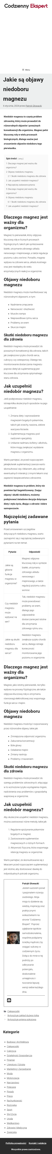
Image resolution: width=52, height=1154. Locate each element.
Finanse (11, 1060)
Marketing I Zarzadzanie (19, 1069)
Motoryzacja (13, 1078)
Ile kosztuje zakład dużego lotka (23, 1015)
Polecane (11, 1087)
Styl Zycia (12, 1114)
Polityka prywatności (16, 1143)
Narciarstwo (13, 1082)
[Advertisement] (26, 39)
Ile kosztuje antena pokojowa (21, 1019)
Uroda (10, 1118)
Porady (10, 1091)
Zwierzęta (12, 1132)
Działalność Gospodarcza (19, 1055)
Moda (10, 1073)
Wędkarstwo (13, 1123)
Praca (10, 1096)
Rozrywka (12, 1105)
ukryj (20, 159)
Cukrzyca (11, 1051)
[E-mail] (9, 1001)
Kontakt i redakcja (37, 1143)
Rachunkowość (14, 1100)
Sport (9, 1109)
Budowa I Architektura (18, 1042)
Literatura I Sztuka (16, 1064)
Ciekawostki (13, 1011)
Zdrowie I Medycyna (17, 1127)
